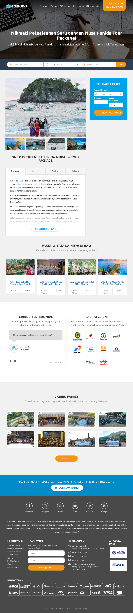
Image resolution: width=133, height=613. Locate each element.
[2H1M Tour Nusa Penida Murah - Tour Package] (112, 267)
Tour (55, 6)
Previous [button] (10, 107)
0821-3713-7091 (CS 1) (81, 556)
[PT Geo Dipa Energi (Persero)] (82, 439)
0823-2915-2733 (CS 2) (81, 560)
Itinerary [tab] (35, 171)
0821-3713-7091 (114, 6)
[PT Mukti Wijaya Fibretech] (51, 419)
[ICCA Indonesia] (21, 439)
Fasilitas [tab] (55, 171)
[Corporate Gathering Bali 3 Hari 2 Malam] (82, 267)
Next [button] (81, 107)
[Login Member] (98, 6)
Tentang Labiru (13, 545)
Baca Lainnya (55, 362)
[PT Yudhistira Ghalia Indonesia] (112, 419)
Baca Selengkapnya (44, 229)
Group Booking (13, 567)
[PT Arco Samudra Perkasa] (21, 419)
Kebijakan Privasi (14, 552)
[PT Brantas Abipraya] (51, 439)
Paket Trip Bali (16, 181)
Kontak (10, 564)
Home (45, 6)
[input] (108, 94)
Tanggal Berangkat (102, 90)
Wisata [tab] (75, 171)
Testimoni (79, 6)
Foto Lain (66, 458)
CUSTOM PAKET (68, 487)
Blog (91, 6)
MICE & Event (13, 561)
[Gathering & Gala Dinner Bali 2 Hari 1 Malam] (51, 267)
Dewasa (97, 98)
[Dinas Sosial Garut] (82, 419)
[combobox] (25, 64)
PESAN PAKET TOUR (111, 112)
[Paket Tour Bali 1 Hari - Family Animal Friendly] (20, 267)
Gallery (66, 6)
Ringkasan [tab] (15, 171)
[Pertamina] (112, 439)
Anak (113, 99)
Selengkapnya (71, 532)
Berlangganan (45, 567)
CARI (121, 64)
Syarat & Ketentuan (15, 548)
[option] (45, 107)
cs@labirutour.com (79, 552)
